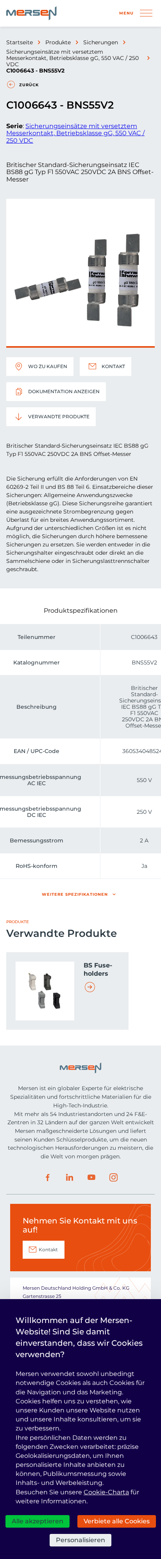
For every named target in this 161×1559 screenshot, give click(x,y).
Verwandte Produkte (58, 416)
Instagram (113, 1177)
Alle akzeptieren (37, 1521)
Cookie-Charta (106, 1492)
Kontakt (113, 366)
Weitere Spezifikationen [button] (75, 894)
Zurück (29, 84)
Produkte (58, 42)
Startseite (19, 42)
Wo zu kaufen (47, 366)
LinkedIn (69, 1177)
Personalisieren (80, 1540)
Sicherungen (100, 42)
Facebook (47, 1177)
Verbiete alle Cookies (117, 1521)
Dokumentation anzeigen (64, 391)
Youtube (91, 1177)
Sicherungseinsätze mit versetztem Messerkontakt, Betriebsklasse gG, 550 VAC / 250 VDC (72, 58)
